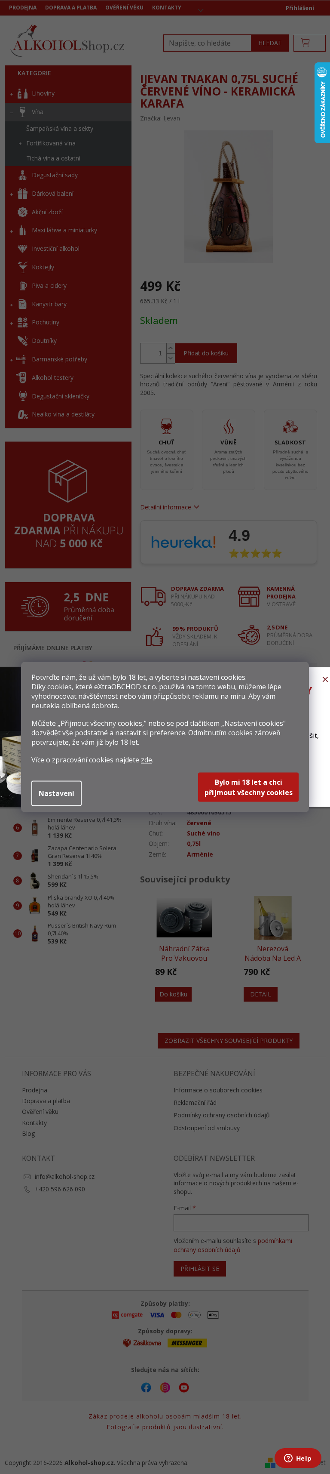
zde (146, 760)
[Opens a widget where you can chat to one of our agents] (297, 1459)
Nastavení (56, 793)
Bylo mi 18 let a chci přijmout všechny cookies (249, 787)
